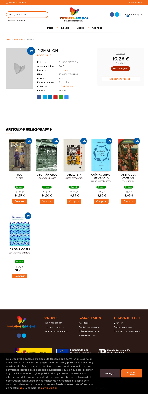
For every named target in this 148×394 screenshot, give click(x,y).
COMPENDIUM (66, 86)
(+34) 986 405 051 (53, 323)
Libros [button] (80, 27)
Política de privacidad (89, 331)
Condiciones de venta (89, 327)
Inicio (8, 39)
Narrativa (18, 39)
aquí (22, 387)
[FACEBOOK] (112, 14)
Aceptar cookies (131, 373)
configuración (49, 387)
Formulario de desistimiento (127, 331)
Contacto (22, 2)
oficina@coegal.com (55, 327)
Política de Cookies (88, 335)
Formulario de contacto (56, 331)
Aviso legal (84, 322)
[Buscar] (44, 14)
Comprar (20, 201)
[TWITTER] (117, 14)
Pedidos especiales (123, 327)
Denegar (109, 373)
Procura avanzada (16, 20)
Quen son (10, 2)
